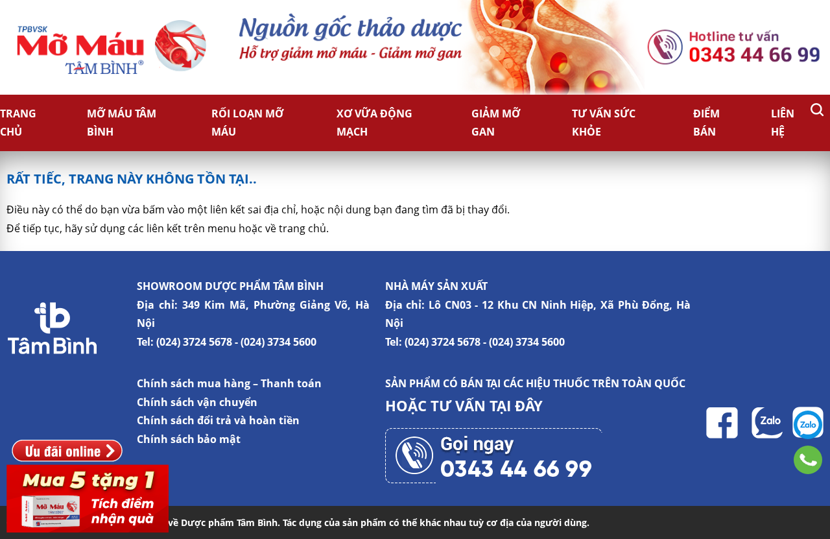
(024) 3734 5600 (278, 342)
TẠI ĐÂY (516, 405)
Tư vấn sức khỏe (603, 122)
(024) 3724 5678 (194, 342)
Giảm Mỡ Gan (495, 122)
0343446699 (808, 460)
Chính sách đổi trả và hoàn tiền (218, 420)
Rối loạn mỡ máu (247, 122)
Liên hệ (782, 122)
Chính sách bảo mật (189, 439)
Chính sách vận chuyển (197, 402)
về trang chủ (295, 228)
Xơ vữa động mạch (374, 122)
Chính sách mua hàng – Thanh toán (229, 383)
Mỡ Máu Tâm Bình (121, 122)
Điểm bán (706, 122)
